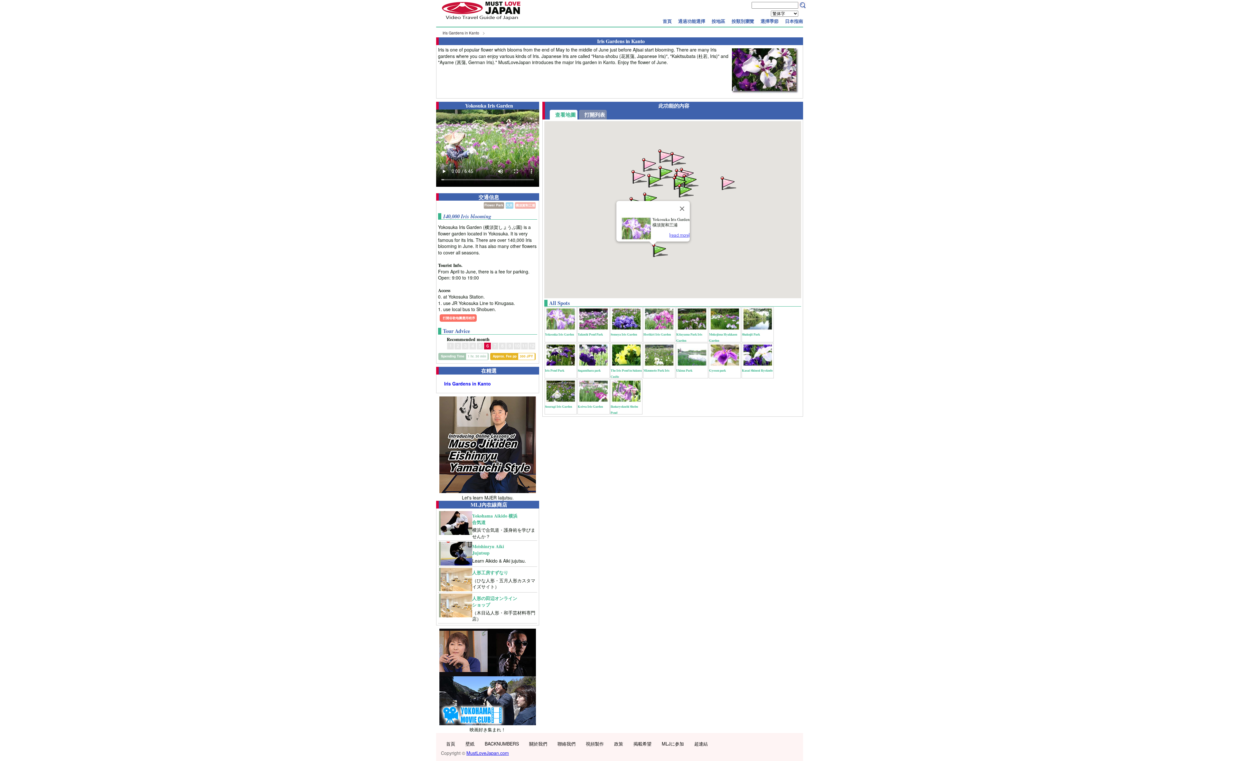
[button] (690, 180)
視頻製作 (595, 743)
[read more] (679, 235)
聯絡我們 (566, 743)
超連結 (701, 743)
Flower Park (493, 205)
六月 (509, 205)
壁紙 (469, 743)
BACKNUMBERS (502, 743)
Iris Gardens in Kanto (461, 32)
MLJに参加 (673, 743)
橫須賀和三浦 (525, 205)
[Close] (682, 208)
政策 (618, 743)
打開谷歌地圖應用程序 (459, 318)
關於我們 (538, 743)
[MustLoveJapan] (481, 20)
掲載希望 (642, 743)
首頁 (667, 21)
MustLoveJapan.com (487, 753)
